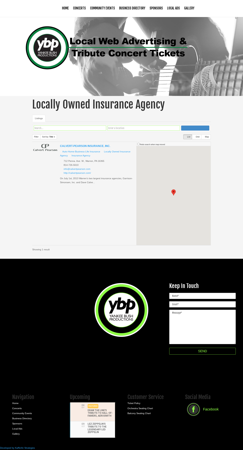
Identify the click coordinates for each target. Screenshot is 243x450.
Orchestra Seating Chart (140, 408)
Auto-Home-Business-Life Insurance (81, 151)
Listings (39, 118)
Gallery (189, 8)
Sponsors (156, 8)
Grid (197, 137)
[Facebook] (202, 417)
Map (206, 137)
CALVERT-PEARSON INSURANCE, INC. (85, 145)
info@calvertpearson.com (77, 169)
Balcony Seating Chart (139, 413)
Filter (36, 137)
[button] (173, 192)
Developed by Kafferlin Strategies (17, 448)
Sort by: (47, 137)
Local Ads (173, 8)
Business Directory (132, 8)
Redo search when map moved (152, 144)
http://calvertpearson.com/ (77, 173)
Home (65, 8)
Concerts (79, 8)
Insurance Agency (80, 155)
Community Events (102, 8)
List (188, 137)
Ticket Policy (133, 403)
